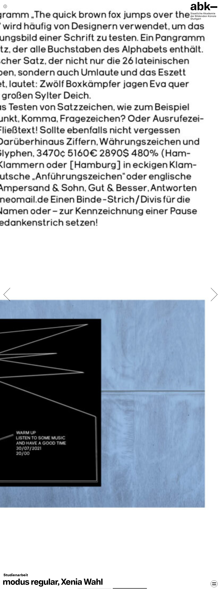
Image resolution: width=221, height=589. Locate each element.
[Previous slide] (6, 294)
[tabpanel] (110, 294)
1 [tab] (95, 588)
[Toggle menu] (214, 583)
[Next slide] (214, 294)
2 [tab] (130, 588)
